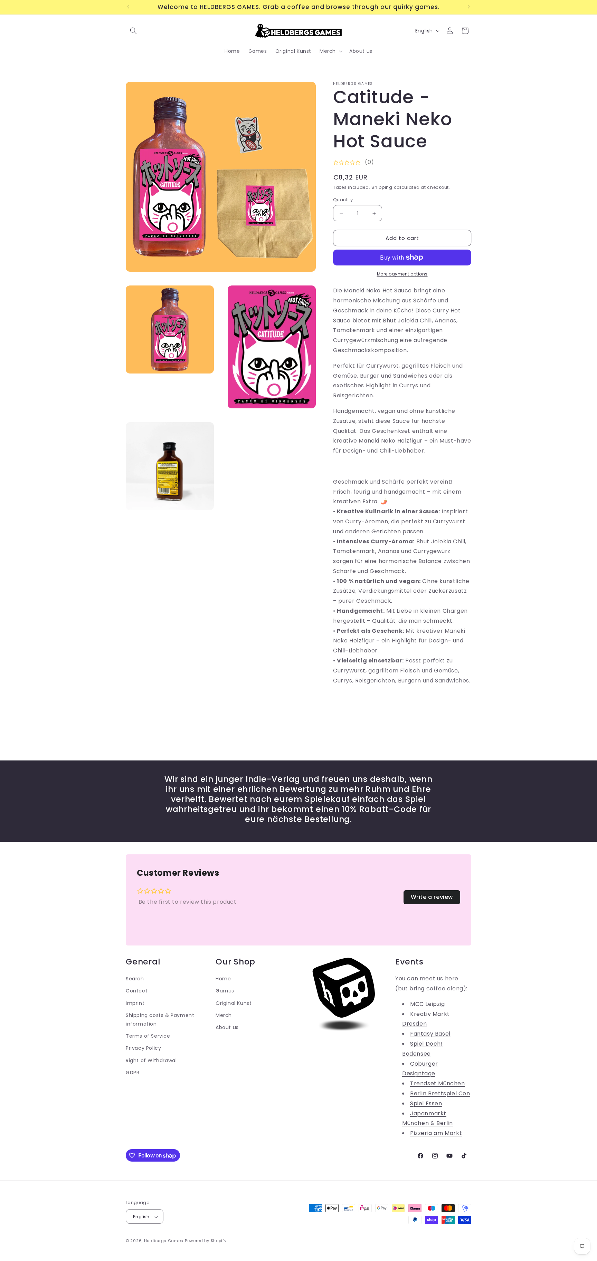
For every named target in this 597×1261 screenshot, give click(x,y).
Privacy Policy (143, 1047)
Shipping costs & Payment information (160, 1019)
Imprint (135, 1002)
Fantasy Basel (430, 1033)
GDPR (132, 1072)
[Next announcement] (468, 6)
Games (225, 990)
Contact (137, 990)
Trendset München (437, 1083)
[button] (133, 30)
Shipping (381, 187)
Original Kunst (234, 1002)
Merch (224, 1014)
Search (135, 978)
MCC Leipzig (427, 1004)
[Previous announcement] (128, 6)
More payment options (402, 274)
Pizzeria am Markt (436, 1133)
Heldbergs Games (164, 1241)
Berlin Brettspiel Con (440, 1093)
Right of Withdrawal (151, 1060)
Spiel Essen (426, 1103)
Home (223, 978)
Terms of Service (148, 1035)
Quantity (343, 199)
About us (227, 1027)
